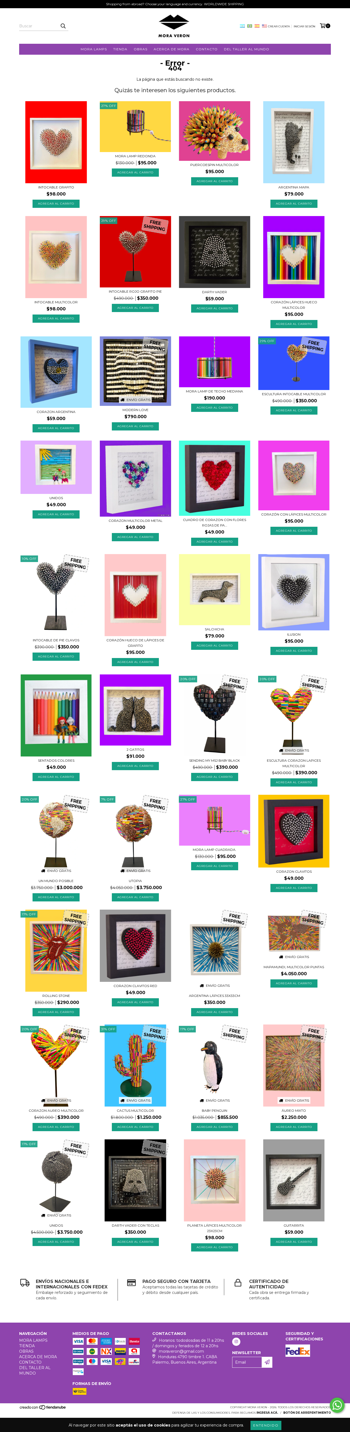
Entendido (266, 1425)
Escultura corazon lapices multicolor (294, 763)
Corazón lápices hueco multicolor (294, 305)
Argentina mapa (293, 187)
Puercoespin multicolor (214, 165)
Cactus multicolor (135, 1110)
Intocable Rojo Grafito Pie (135, 291)
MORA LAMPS (94, 49)
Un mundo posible (56, 881)
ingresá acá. (267, 1412)
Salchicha (214, 629)
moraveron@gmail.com (181, 1351)
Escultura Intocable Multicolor (294, 394)
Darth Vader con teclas (135, 1225)
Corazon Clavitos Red (135, 986)
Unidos (56, 498)
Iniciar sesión (304, 26)
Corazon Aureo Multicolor (56, 1110)
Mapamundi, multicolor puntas (294, 967)
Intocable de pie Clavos (56, 640)
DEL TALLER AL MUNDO (246, 49)
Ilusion (294, 634)
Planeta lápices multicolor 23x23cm (214, 1228)
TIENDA (120, 49)
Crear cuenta (279, 26)
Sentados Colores (56, 760)
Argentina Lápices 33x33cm (214, 996)
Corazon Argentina (56, 412)
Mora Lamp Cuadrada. (214, 850)
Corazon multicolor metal (135, 521)
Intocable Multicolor (56, 302)
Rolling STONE (56, 996)
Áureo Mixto (294, 1110)
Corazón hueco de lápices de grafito (135, 643)
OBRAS (140, 49)
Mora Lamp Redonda (135, 156)
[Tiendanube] (43, 1409)
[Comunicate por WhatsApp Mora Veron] (337, 1405)
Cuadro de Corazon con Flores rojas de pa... (214, 522)
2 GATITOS (135, 749)
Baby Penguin (214, 1110)
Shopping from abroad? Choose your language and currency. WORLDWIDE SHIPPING (175, 4)
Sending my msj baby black (214, 760)
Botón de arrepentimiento (307, 1412)
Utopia (135, 881)
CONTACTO (207, 49)
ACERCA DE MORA (171, 49)
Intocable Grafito (56, 187)
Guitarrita (294, 1225)
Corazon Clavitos (294, 871)
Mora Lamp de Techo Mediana (214, 391)
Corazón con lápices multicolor (293, 514)
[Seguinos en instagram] (236, 1342)
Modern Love (135, 410)
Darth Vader (214, 292)
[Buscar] (62, 26)
